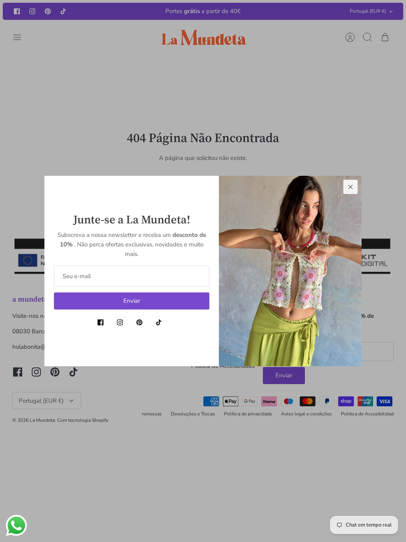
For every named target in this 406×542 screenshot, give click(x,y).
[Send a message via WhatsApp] (16, 525)
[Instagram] (120, 322)
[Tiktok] (159, 322)
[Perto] (350, 187)
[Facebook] (100, 322)
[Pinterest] (139, 322)
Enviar (131, 301)
